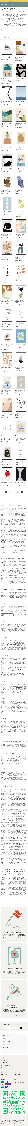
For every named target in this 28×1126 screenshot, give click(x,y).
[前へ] (6, 492)
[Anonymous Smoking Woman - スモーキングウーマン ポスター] (21, 408)
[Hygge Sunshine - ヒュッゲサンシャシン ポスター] (21, 118)
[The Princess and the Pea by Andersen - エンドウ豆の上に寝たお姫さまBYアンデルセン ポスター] (21, 432)
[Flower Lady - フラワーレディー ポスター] (7, 317)
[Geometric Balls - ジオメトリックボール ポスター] (7, 141)
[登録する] (21, 1028)
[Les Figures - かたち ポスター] (21, 184)
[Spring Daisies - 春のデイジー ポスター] (21, 339)
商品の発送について (5, 1121)
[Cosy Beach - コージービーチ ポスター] (21, 229)
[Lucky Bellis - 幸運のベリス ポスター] (7, 206)
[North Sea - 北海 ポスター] (21, 96)
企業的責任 (3, 1064)
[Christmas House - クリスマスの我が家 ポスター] (7, 340)
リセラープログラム (5, 1065)
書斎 (3, 769)
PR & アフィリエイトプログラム (8, 1067)
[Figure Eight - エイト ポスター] (7, 455)
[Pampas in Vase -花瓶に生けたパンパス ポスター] (21, 385)
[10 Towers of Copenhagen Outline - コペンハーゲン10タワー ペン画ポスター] (7, 431)
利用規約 (14, 1120)
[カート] (22, 4)
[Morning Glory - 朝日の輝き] (7, 117)
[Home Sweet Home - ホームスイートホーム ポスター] (7, 362)
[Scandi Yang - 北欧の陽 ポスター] (21, 73)
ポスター (3, 1060)
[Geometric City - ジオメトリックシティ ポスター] (21, 51)
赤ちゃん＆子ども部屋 (8, 753)
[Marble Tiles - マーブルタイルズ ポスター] (21, 361)
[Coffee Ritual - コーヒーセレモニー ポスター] (7, 273)
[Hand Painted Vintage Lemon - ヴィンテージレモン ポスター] (21, 207)
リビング (4, 655)
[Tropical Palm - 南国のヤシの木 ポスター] (21, 163)
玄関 (3, 603)
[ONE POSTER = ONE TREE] (14, 956)
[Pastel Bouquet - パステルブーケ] (7, 250)
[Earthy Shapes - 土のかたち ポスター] (7, 294)
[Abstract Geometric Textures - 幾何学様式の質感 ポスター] (21, 295)
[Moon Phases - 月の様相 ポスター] (7, 163)
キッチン (4, 637)
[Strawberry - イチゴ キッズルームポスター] (7, 477)
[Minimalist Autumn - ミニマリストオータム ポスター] (7, 408)
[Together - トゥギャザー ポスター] (21, 477)
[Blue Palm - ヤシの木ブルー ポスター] (7, 384)
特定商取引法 (21, 1120)
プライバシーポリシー (6, 1120)
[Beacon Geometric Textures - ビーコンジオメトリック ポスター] (21, 251)
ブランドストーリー (5, 1062)
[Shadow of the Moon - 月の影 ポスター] (7, 229)
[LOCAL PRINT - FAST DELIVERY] (14, 992)
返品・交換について (15, 1121)
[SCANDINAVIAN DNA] (14, 919)
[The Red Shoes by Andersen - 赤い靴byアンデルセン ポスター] (7, 74)
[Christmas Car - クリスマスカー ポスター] (7, 50)
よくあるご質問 (4, 1123)
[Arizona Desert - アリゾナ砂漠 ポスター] (7, 184)
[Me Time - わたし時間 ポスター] (21, 455)
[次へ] (22, 492)
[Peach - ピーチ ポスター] (21, 317)
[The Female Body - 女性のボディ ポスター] (7, 96)
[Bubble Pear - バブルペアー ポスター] (21, 140)
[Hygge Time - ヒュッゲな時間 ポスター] (21, 273)
